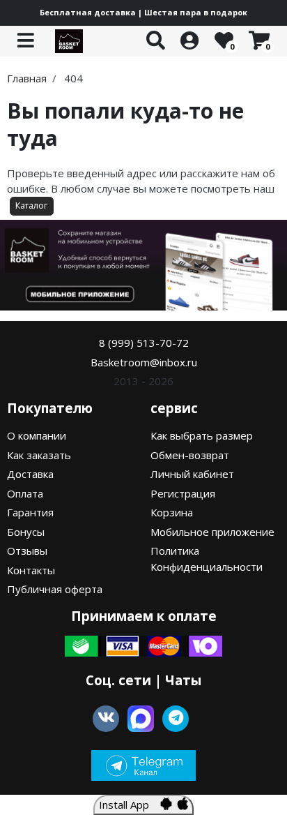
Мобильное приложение (212, 532)
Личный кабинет (192, 474)
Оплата (25, 493)
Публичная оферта (54, 589)
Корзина (171, 512)
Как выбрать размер (201, 435)
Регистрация (182, 493)
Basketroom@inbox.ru (144, 362)
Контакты (31, 570)
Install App (129, 805)
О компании (36, 435)
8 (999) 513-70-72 (144, 343)
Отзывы (27, 551)
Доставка (30, 474)
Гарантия (30, 512)
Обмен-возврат (189, 455)
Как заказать (39, 455)
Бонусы (26, 532)
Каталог (31, 205)
